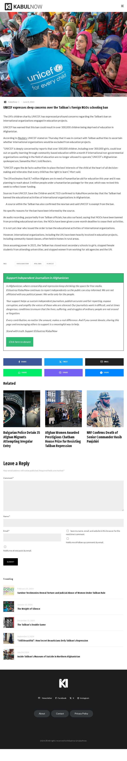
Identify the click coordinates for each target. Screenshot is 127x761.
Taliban (38, 264)
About (42, 713)
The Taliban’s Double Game (31, 624)
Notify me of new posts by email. (17, 550)
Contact (60, 713)
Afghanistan (23, 264)
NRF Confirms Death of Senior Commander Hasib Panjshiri (104, 437)
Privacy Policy (81, 713)
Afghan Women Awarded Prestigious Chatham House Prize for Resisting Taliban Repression (63, 439)
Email (6, 531)
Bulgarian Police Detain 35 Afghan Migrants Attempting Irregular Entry (21, 439)
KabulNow (12, 102)
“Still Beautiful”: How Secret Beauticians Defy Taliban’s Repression (52, 640)
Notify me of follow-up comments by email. (85, 542)
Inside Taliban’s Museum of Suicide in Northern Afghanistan (48, 656)
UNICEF (51, 264)
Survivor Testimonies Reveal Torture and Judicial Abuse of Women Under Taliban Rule (61, 592)
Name (6, 516)
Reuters (22, 137)
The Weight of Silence (28, 608)
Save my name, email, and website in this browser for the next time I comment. (93, 532)
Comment (8, 478)
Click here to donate (20, 341)
